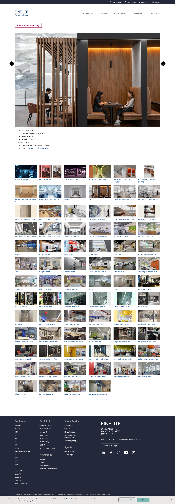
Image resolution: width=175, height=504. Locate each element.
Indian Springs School (121, 376)
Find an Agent (117, 2)
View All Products (21, 484)
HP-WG (17, 448)
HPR (16, 458)
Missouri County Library (23, 376)
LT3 (16, 468)
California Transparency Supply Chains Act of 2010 (35, 494)
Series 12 (18, 477)
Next (163, 63)
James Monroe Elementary (73, 359)
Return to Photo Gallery (28, 25)
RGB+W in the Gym (22, 179)
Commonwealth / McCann (98, 271)
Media (41, 462)
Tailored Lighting (70, 441)
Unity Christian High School (99, 359)
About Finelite (71, 421)
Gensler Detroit (69, 271)
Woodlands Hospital (145, 236)
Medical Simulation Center (147, 324)
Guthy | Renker (94, 254)
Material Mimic (19, 471)
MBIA (91, 289)
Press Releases (44, 465)
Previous (12, 63)
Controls (17, 429)
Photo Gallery (44, 442)
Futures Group (119, 271)
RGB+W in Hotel (45, 179)
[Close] (172, 499)
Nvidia (66, 199)
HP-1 (16, 435)
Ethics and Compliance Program (97, 494)
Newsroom (45, 454)
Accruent (18, 254)
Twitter (134, 452)
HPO (16, 455)
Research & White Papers (48, 469)
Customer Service (45, 426)
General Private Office (71, 236)
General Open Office (121, 236)
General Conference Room (98, 236)
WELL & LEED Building (47, 448)
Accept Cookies (143, 500)
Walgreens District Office (122, 341)
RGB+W (42, 445)
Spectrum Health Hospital (98, 394)
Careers (67, 429)
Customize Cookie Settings (127, 500)
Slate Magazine (119, 254)
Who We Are (68, 426)
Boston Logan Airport (47, 324)
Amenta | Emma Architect (147, 271)
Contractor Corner (45, 429)
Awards (42, 459)
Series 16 (18, 481)
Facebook (111, 452)
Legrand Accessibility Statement (70, 494)
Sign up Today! (110, 445)
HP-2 (16, 439)
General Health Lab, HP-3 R (49, 199)
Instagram (118, 452)
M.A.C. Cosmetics (144, 289)
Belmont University (21, 394)
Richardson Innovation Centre (124, 219)
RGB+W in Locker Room (97, 179)
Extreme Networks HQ (72, 306)
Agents (68, 447)
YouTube (126, 452)
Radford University (145, 376)
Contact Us (145, 2)
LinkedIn (103, 452)
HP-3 (16, 442)
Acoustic (18, 426)
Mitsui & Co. (19, 289)
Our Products (22, 421)
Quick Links (45, 421)
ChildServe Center (45, 289)
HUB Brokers (143, 306)
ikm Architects (44, 254)
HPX (16, 464)
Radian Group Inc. (95, 341)
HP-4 (16, 445)
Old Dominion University (73, 219)
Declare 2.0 (43, 439)
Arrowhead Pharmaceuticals (124, 199)
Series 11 (18, 474)
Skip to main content (7, 5)
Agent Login (131, 2)
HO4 (16, 432)
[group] (87, 91)
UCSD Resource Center (72, 394)
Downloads (43, 435)
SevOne (17, 271)
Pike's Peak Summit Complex (49, 219)
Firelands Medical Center (147, 254)
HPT (16, 461)
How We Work (69, 432)
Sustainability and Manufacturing (70, 436)
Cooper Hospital (45, 271)
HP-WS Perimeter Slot (38, 148)
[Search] (162, 2)
